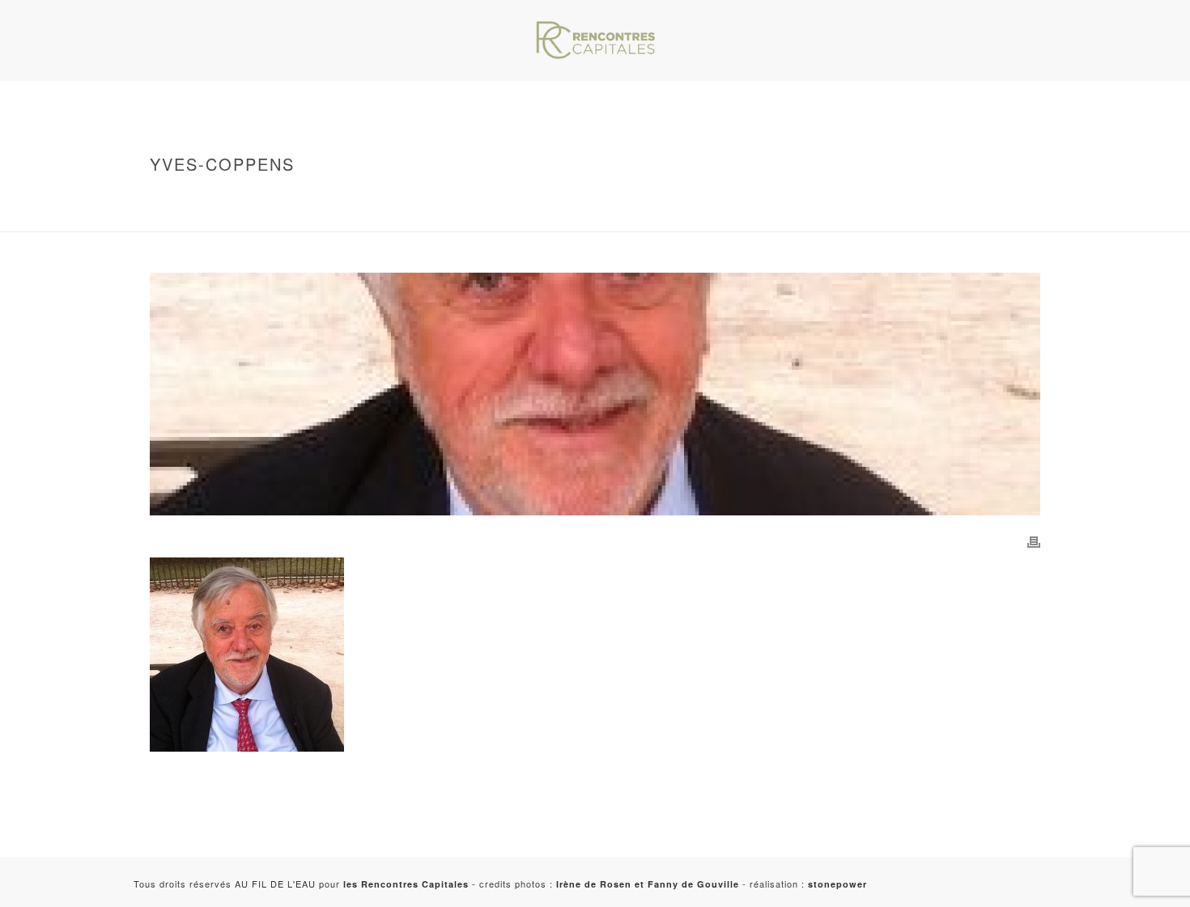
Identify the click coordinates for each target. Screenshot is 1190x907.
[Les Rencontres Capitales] (595, 40)
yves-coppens (256, 216)
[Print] (1033, 540)
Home (232, 198)
